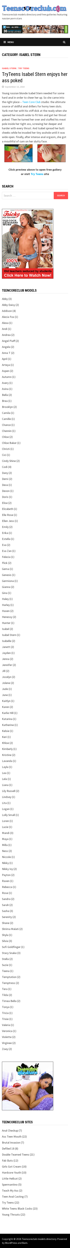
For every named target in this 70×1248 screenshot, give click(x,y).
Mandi (5, 833)
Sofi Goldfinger (11, 947)
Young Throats (11, 1214)
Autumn (7, 377)
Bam (24, 1242)
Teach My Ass (10, 1190)
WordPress (11, 1242)
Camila (6, 413)
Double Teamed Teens (15, 1154)
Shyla (5, 935)
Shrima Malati (10, 929)
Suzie (5, 965)
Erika (5, 533)
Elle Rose (7, 515)
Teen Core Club (31, 102)
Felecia (6, 557)
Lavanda (7, 761)
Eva (4, 545)
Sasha (5, 911)
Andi (4, 329)
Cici (4, 455)
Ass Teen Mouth (11, 1136)
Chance (6, 425)
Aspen (5, 371)
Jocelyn (6, 677)
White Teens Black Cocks (17, 1208)
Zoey (5, 1049)
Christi (6, 449)
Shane (5, 923)
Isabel (5, 629)
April (4, 359)
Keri (4, 737)
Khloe (5, 743)
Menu (10, 42)
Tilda (5, 995)
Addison (7, 311)
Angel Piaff (8, 341)
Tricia (5, 1013)
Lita (4, 803)
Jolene (6, 683)
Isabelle (6, 641)
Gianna (6, 587)
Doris (5, 497)
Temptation (9, 977)
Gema (5, 569)
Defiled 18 (8, 1148)
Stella (5, 959)
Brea (5, 401)
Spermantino (10, 1184)
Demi (5, 479)
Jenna (5, 659)
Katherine (8, 725)
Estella (6, 539)
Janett (6, 647)
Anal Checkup (10, 1130)
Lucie (5, 827)
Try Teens (23, 68)
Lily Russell (8, 791)
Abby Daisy (8, 305)
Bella (5, 395)
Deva (5, 485)
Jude (5, 689)
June (5, 695)
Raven (5, 881)
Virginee (7, 1043)
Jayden (6, 653)
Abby (5, 299)
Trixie (5, 1019)
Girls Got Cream (11, 1166)
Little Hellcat (10, 1178)
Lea (4, 773)
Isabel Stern (9, 68)
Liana (5, 785)
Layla (5, 767)
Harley (6, 605)
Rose (5, 893)
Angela (6, 347)
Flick (4, 563)
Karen (5, 707)
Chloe (5, 437)
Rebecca (7, 887)
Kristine (6, 755)
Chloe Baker (9, 443)
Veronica (7, 1031)
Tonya (5, 1007)
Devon (6, 491)
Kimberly (7, 749)
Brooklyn (7, 407)
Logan (6, 809)
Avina (5, 389)
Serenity (7, 917)
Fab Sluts (7, 1160)
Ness (5, 851)
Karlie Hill (8, 713)
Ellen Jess (8, 521)
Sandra (6, 899)
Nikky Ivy (7, 869)
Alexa (5, 323)
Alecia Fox (8, 317)
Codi (4, 467)
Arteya (6, 365)
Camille (6, 419)
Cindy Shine (9, 461)
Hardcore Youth (11, 1172)
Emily (5, 527)
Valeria (6, 1025)
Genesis (6, 575)
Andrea (6, 335)
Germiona (8, 581)
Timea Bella (9, 1001)
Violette (7, 1037)
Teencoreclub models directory (39, 1239)
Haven (6, 611)
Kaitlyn (6, 701)
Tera (4, 989)
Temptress (8, 983)
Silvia (5, 941)
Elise (5, 503)
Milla (5, 845)
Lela (4, 779)
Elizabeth (7, 509)
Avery (5, 383)
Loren (5, 821)
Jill (3, 671)
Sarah (5, 905)
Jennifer (7, 665)
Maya (5, 839)
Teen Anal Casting (13, 1196)
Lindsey (6, 797)
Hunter (6, 623)
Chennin (7, 431)
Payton (6, 875)
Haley (5, 599)
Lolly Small (8, 815)
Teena (5, 971)
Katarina (7, 719)
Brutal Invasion (11, 1142)
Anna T (6, 353)
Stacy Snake (9, 953)
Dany (5, 473)
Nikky (5, 863)
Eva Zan (7, 551)
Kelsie (5, 731)
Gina (4, 593)
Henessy (7, 617)
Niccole (6, 857)
